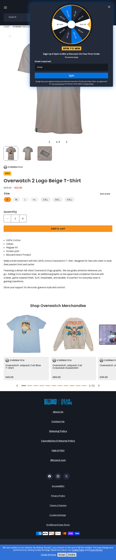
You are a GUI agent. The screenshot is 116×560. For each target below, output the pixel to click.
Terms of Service (58, 505)
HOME (7, 26)
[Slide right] (66, 142)
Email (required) (43, 61)
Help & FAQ (58, 450)
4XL (69, 199)
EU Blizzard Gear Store (58, 525)
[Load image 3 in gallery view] (44, 153)
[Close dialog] (109, 7)
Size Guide (105, 194)
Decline (71, 555)
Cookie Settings (57, 515)
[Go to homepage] (58, 402)
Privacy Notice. (96, 550)
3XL (57, 199)
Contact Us (58, 421)
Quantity (10, 211)
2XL (45, 199)
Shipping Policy (58, 431)
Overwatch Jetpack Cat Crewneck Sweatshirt (67, 367)
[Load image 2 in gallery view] (28, 153)
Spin (71, 75)
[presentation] (26, 334)
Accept (62, 555)
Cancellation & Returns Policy (58, 441)
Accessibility (58, 486)
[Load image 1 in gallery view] (11, 153)
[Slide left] (49, 142)
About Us (58, 412)
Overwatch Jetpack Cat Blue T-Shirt (23, 367)
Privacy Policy (58, 496)
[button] (5, 7)
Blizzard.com (58, 460)
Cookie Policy (78, 550)
